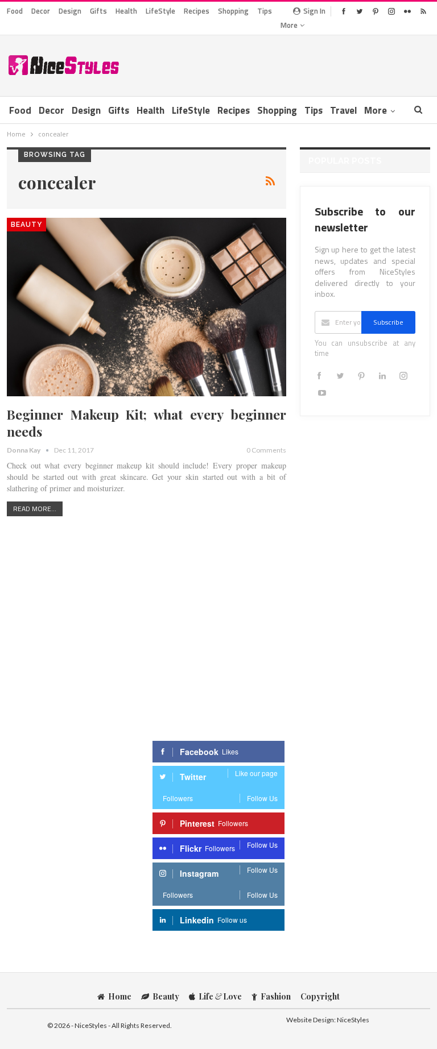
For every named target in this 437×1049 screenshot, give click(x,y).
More (290, 25)
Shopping (233, 10)
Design (70, 10)
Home (119, 996)
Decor (40, 10)
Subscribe (388, 322)
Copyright (320, 996)
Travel (343, 110)
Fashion (276, 996)
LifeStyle (160, 10)
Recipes (196, 10)
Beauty (26, 225)
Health (126, 10)
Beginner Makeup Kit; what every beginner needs (146, 422)
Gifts (98, 10)
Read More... (34, 508)
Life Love (220, 996)
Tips (264, 10)
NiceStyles (353, 1019)
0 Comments (266, 450)
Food (15, 10)
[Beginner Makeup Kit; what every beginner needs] (146, 307)
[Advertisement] (297, 64)
